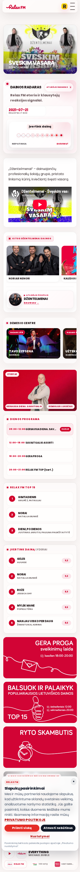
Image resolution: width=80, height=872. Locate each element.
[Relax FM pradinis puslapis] (15, 6)
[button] (40, 136)
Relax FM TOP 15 (22, 487)
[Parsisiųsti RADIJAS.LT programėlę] (64, 6)
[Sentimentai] (64, 864)
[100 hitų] (40, 864)
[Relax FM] (15, 864)
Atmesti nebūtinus (58, 828)
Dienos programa (25, 419)
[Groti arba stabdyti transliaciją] (9, 853)
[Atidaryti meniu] (72, 6)
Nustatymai (39, 836)
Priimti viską (22, 828)
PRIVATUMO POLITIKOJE (25, 819)
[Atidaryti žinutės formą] (40, 657)
